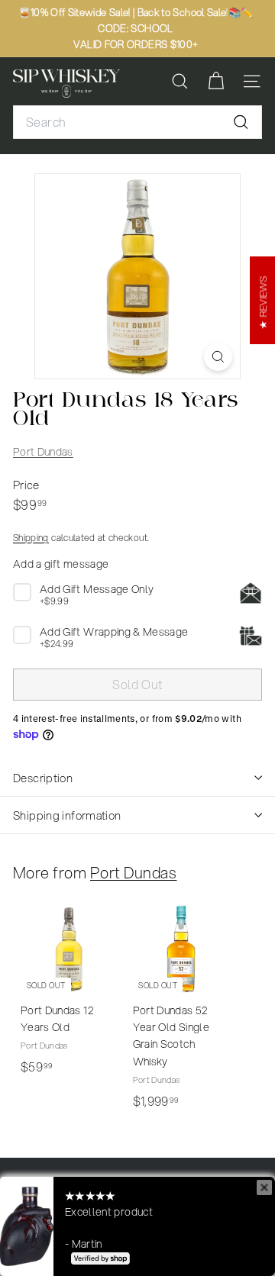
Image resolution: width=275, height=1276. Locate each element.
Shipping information (67, 815)
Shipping (31, 537)
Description (43, 777)
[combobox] (137, 122)
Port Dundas (43, 451)
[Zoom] (218, 357)
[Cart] (216, 81)
